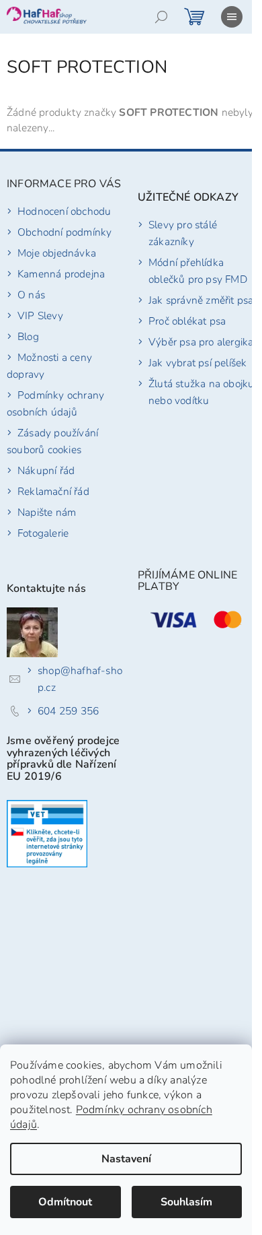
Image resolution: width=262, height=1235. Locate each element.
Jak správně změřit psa (200, 300)
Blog (28, 336)
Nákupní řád (46, 470)
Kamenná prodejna (61, 274)
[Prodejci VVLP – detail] (47, 833)
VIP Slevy (40, 315)
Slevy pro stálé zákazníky (182, 233)
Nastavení (126, 1158)
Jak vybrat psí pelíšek (197, 363)
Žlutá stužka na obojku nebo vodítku (201, 391)
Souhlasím (186, 1202)
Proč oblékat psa (187, 321)
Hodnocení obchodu (64, 211)
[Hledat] (161, 16)
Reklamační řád (53, 491)
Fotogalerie (43, 533)
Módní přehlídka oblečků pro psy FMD (197, 270)
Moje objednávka (56, 253)
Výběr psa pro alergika (200, 342)
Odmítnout (65, 1202)
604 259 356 (68, 711)
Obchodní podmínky (64, 232)
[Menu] (231, 16)
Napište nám (46, 512)
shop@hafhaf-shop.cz (80, 678)
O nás (31, 295)
